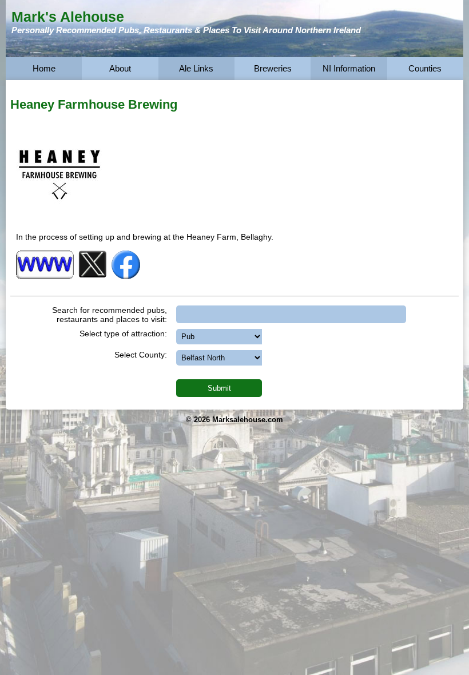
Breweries (273, 68)
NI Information (349, 68)
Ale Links (196, 68)
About (120, 68)
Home (44, 68)
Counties (425, 68)
